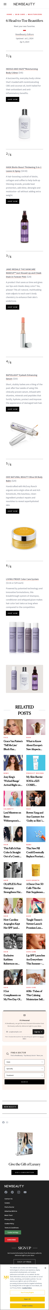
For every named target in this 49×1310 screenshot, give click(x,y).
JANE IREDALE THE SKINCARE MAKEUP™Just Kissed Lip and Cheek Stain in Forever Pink (23, 273)
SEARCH (24, 1082)
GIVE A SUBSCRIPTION (24, 1172)
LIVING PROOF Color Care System (22, 579)
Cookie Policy (9, 1223)
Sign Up (37, 1032)
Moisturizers (35, 14)
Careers (7, 1203)
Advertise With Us (11, 1211)
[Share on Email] (7, 1122)
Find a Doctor (9, 1207)
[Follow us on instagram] (18, 1192)
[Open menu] (5, 4)
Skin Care (20, 14)
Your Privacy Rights (27, 1292)
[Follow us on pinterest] (12, 1192)
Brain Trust (9, 1215)
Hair (28, 737)
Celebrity (9, 809)
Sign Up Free (24, 1262)
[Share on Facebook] (3, 1122)
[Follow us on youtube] (25, 1192)
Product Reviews (35, 773)
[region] (24, 1287)
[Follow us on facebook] (6, 1192)
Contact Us (9, 1199)
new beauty (10, 1107)
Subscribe (11, 1240)
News (6, 773)
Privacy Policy (9, 1219)
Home (9, 14)
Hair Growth (33, 880)
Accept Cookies (27, 1306)
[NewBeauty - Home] (24, 4)
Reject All (27, 1299)
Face (6, 737)
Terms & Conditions (12, 1228)
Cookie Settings (13, 1232)
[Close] (45, 1267)
